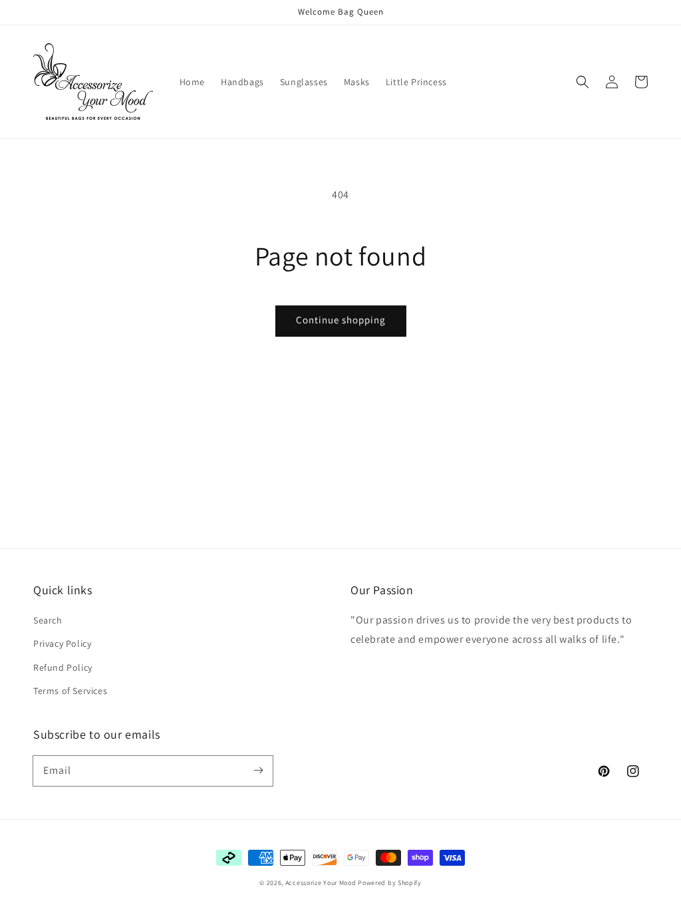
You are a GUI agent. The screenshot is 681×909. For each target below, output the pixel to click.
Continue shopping (341, 319)
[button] (582, 81)
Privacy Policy (62, 643)
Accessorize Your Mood (320, 882)
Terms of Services (70, 691)
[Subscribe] (258, 770)
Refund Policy (62, 667)
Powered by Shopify (390, 882)
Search (48, 620)
